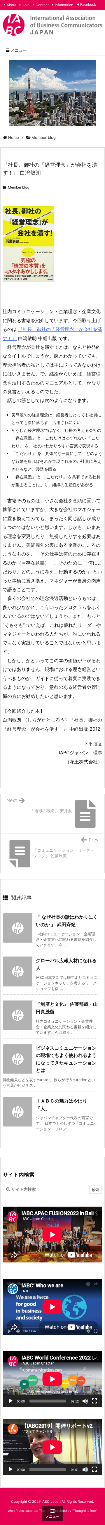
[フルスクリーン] (94, 1401)
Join (25, 5)
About (11, 5)
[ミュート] (85, 1401)
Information (64, 5)
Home (13, 137)
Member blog (44, 137)
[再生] (10, 1401)
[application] (52, 1379)
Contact (42, 5)
